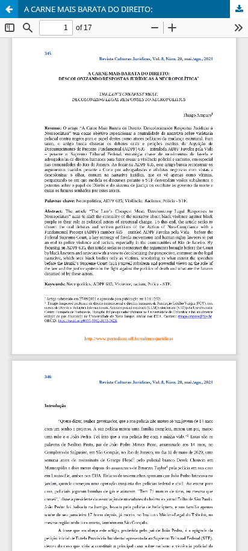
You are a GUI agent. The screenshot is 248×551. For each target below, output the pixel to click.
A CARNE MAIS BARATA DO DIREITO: (88, 9)
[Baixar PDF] (239, 9)
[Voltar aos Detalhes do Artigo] (9, 9)
